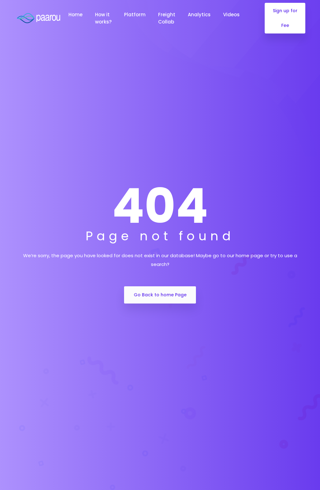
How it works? (103, 18)
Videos (231, 14)
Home (75, 14)
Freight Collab (166, 18)
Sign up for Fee (285, 18)
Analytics (199, 14)
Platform (135, 14)
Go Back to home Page (160, 295)
